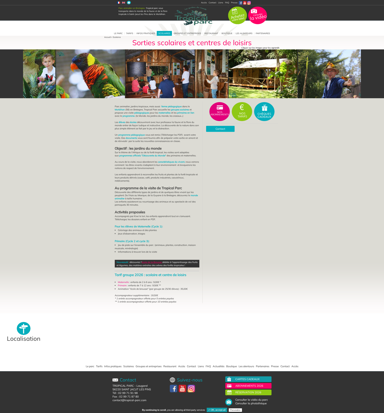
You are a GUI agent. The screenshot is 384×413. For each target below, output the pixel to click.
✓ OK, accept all (217, 410)
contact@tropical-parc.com (129, 400)
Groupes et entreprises (187, 33)
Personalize (235, 410)
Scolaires (164, 33)
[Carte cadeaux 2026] (264, 111)
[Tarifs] (242, 111)
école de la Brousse (152, 262)
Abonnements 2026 (249, 385)
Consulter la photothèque (251, 403)
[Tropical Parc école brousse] (263, 73)
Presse (234, 2)
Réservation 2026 (248, 392)
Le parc (118, 33)
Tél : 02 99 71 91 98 (125, 393)
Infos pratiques (145, 33)
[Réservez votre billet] (238, 15)
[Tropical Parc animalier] (333, 73)
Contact (220, 129)
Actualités (218, 366)
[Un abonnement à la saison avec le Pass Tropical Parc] (219, 111)
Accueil (107, 37)
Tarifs (129, 33)
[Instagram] (249, 2)
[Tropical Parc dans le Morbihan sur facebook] (240, 2)
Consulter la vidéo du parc (251, 399)
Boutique (227, 33)
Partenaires (263, 33)
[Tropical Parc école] (39, 73)
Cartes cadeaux (247, 379)
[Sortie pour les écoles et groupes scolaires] (129, 2)
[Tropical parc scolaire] (212, 73)
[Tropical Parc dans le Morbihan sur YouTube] (245, 2)
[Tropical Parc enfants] (160, 73)
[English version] (123, 2)
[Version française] (118, 2)
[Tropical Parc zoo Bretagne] (91, 73)
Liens (220, 2)
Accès (181, 366)
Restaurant (211, 33)
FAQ (227, 2)
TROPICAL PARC (123, 385)
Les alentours (244, 33)
